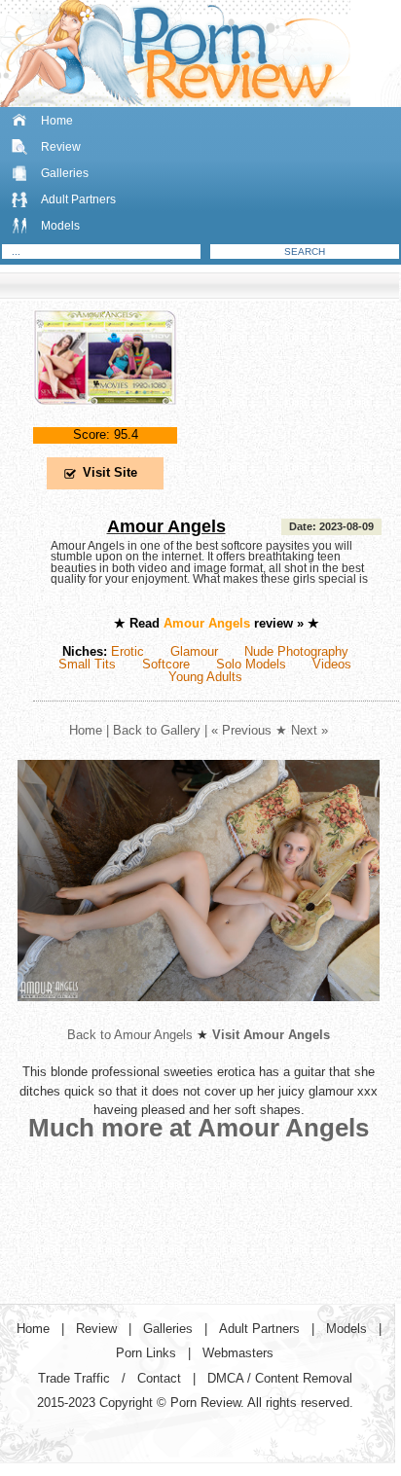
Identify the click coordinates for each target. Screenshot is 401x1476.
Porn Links (146, 1353)
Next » (309, 730)
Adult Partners (78, 199)
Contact (159, 1378)
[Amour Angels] (105, 421)
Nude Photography (296, 651)
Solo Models (251, 664)
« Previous (241, 730)
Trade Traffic (74, 1378)
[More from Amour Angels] (199, 1016)
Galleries (65, 173)
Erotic (127, 651)
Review (61, 147)
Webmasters (237, 1353)
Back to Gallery (156, 730)
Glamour (194, 651)
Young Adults (205, 676)
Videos (331, 664)
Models (60, 226)
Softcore (166, 664)
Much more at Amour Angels (198, 1127)
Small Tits (87, 664)
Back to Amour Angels (130, 1034)
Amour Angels (166, 526)
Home (57, 120)
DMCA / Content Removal (279, 1378)
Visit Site (110, 472)
